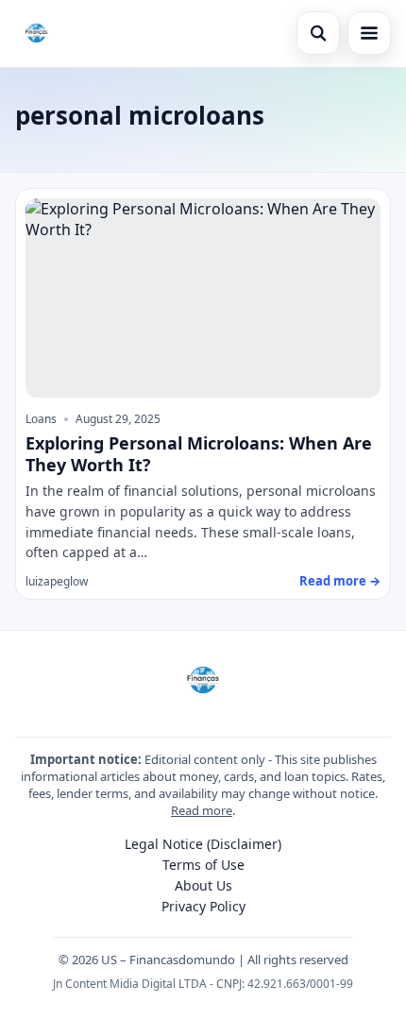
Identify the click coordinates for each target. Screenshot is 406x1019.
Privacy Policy (203, 906)
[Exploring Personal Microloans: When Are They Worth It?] (203, 298)
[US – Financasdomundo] (36, 33)
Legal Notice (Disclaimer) (203, 844)
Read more (201, 810)
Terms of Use (203, 865)
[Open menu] (369, 33)
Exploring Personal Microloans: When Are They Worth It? (198, 454)
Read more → (340, 580)
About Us (203, 885)
